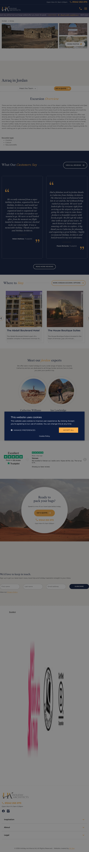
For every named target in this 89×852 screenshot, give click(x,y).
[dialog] (44, 426)
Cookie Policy (44, 436)
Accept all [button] (68, 430)
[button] (23, 430)
